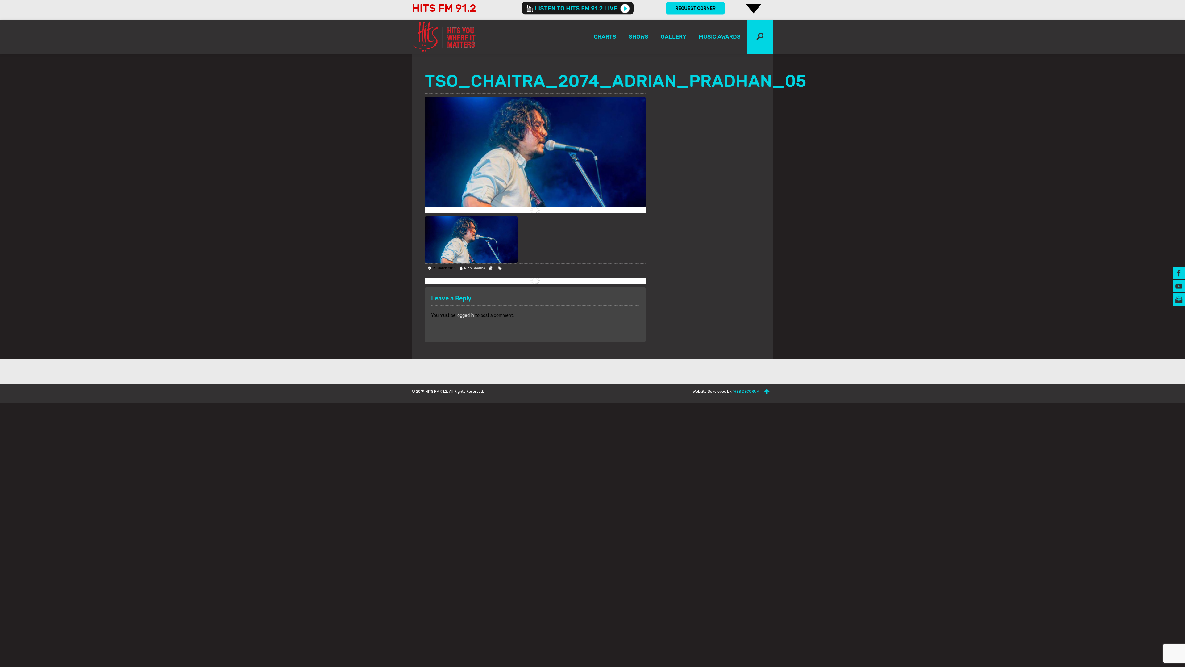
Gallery (673, 36)
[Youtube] (1179, 286)
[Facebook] (1179, 272)
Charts (605, 36)
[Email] (1179, 299)
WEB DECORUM (746, 391)
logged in (465, 315)
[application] (578, 8)
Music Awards (720, 36)
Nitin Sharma (474, 268)
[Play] (625, 8)
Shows (638, 36)
